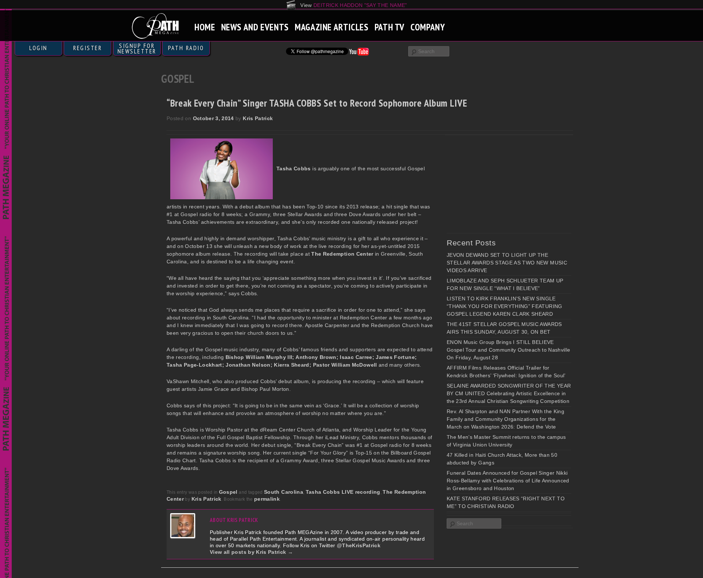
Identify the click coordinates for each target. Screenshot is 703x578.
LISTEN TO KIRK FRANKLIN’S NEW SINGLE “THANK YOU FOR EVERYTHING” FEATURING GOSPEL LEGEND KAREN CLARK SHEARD (504, 306)
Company (427, 27)
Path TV (390, 27)
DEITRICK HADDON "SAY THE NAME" (360, 5)
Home (204, 27)
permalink (267, 499)
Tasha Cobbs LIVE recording (343, 492)
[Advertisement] (502, 184)
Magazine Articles (332, 27)
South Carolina (283, 492)
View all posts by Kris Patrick (251, 552)
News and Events (255, 27)
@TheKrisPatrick (358, 545)
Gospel (228, 492)
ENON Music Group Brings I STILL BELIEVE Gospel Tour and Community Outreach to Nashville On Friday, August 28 (508, 349)
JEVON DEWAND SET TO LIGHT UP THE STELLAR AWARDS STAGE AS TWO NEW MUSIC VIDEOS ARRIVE (507, 262)
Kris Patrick (258, 118)
